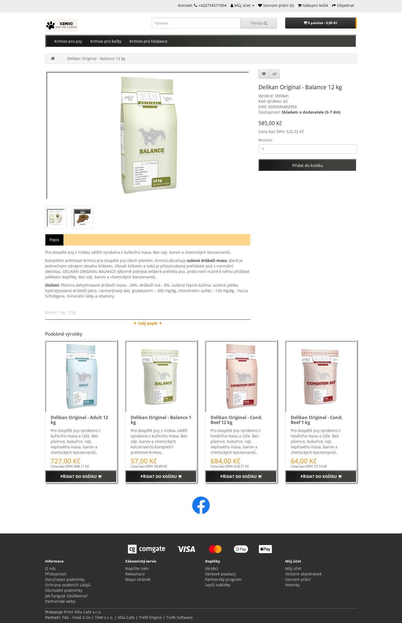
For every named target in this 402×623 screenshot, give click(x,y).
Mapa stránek (137, 579)
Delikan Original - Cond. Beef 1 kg (317, 419)
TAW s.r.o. (104, 617)
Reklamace (135, 573)
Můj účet (293, 568)
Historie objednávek (303, 573)
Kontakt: (186, 5)
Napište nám (137, 568)
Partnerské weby (60, 601)
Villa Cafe (126, 617)
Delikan (282, 95)
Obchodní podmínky (63, 590)
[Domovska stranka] (53, 58)
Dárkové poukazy (220, 573)
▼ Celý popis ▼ (147, 323)
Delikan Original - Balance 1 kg (161, 419)
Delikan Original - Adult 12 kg (79, 419)
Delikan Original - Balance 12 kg (96, 58)
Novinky (292, 584)
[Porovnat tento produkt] (274, 74)
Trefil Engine (150, 617)
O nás (50, 568)
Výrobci (212, 568)
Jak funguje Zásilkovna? (66, 595)
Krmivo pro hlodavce (148, 41)
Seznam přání (298, 579)
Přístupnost (55, 573)
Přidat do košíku (307, 165)
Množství (265, 140)
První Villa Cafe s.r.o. (82, 612)
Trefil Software (179, 617)
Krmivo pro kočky (105, 41)
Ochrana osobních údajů (68, 584)
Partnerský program (223, 579)
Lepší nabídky (217, 584)
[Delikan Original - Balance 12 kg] (147, 135)
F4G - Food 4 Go (77, 617)
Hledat (257, 23)
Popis (54, 239)
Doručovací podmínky (65, 579)
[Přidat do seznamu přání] (263, 74)
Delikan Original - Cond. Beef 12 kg (237, 419)
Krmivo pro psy (68, 41)
